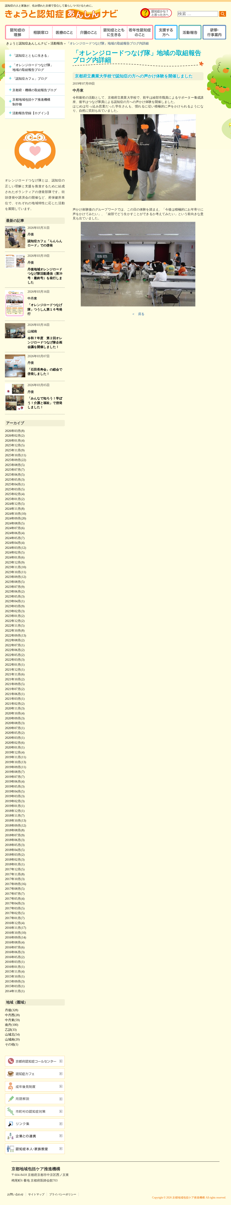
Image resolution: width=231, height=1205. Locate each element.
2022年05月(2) (15, 655)
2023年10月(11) (15, 572)
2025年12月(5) (15, 445)
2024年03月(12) (15, 547)
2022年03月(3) (15, 659)
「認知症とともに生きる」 (31, 55)
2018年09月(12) (15, 825)
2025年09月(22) (15, 460)
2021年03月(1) (15, 698)
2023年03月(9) (15, 606)
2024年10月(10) (15, 513)
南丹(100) (11, 1025)
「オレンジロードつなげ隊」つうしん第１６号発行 (45, 309)
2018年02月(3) (15, 859)
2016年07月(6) (15, 947)
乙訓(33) (11, 1029)
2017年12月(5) (15, 869)
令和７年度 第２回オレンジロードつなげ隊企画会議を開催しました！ (45, 342)
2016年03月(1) (15, 962)
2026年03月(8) (15, 431)
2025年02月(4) (15, 494)
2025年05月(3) (15, 479)
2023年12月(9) (15, 562)
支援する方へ (166, 32)
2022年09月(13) (15, 635)
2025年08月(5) (15, 465)
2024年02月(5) (15, 552)
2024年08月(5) (15, 523)
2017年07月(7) (15, 893)
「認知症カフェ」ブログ (29, 78)
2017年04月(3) (15, 903)
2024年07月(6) (15, 528)
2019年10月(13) (15, 762)
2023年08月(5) (15, 582)
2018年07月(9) (15, 835)
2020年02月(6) (15, 742)
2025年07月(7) (15, 469)
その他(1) (11, 1044)
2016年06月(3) (15, 952)
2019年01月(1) (15, 806)
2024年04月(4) (15, 543)
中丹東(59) (12, 1020)
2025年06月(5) (15, 474)
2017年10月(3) (15, 879)
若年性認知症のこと (140, 32)
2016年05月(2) (15, 957)
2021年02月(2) (15, 703)
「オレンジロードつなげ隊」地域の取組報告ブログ (32, 67)
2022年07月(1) (15, 645)
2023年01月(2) (15, 616)
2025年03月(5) (15, 489)
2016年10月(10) (15, 932)
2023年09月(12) (15, 577)
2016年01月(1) (15, 967)
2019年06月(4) (15, 781)
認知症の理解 (17, 32)
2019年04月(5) (15, 791)
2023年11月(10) (15, 567)
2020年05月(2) (15, 733)
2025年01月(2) (15, 499)
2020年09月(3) (15, 718)
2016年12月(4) (15, 923)
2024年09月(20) (15, 518)
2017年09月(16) (15, 884)
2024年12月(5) (15, 503)
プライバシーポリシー (62, 1194)
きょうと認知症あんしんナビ (26, 43)
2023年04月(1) (15, 601)
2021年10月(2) (15, 679)
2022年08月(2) (15, 640)
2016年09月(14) (15, 937)
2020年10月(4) (15, 713)
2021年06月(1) (15, 694)
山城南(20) (12, 1039)
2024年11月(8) (15, 508)
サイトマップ (36, 1194)
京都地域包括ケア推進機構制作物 (31, 102)
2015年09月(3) (15, 981)
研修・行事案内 (213, 32)
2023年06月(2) (15, 591)
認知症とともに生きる (113, 32)
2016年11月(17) (15, 927)
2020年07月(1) (15, 728)
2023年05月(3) (15, 596)
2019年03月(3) (15, 796)
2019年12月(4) (15, 752)
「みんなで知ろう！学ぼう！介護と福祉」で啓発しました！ (45, 403)
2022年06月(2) (15, 650)
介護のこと (88, 32)
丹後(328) (11, 1010)
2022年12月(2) (15, 621)
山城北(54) (12, 1034)
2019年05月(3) (15, 786)
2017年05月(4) (15, 898)
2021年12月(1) (15, 669)
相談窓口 (40, 32)
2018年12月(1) (15, 811)
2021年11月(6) (15, 674)
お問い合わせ (15, 1194)
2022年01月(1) (15, 664)
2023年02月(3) (15, 611)
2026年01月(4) (15, 440)
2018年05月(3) (15, 845)
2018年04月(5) (15, 850)
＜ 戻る (138, 314)
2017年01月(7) (15, 918)
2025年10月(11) (15, 455)
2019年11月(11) (15, 757)
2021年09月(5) (15, 684)
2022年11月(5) (15, 625)
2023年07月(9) (15, 587)
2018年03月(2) (15, 854)
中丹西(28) (12, 1015)
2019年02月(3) (15, 801)
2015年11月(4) (15, 971)
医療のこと (64, 32)
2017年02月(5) (15, 913)
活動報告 (189, 32)
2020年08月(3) (15, 723)
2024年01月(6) (15, 557)
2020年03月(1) (15, 737)
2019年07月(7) (15, 777)
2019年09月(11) (15, 767)
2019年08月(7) (15, 772)
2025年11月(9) (15, 450)
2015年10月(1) (15, 976)
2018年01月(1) (15, 864)
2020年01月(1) (15, 747)
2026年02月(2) (15, 435)
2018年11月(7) (15, 815)
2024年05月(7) (15, 538)
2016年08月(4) (15, 942)
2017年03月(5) (15, 908)
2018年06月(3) (15, 840)
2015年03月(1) (15, 986)
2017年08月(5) (15, 888)
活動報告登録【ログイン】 (31, 113)
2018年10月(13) (15, 820)
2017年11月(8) (15, 874)
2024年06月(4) (15, 533)
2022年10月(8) (15, 630)
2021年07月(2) (15, 689)
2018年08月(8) (15, 830)
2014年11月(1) (15, 991)
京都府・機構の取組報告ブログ (34, 90)
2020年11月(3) (15, 708)
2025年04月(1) (15, 484)
